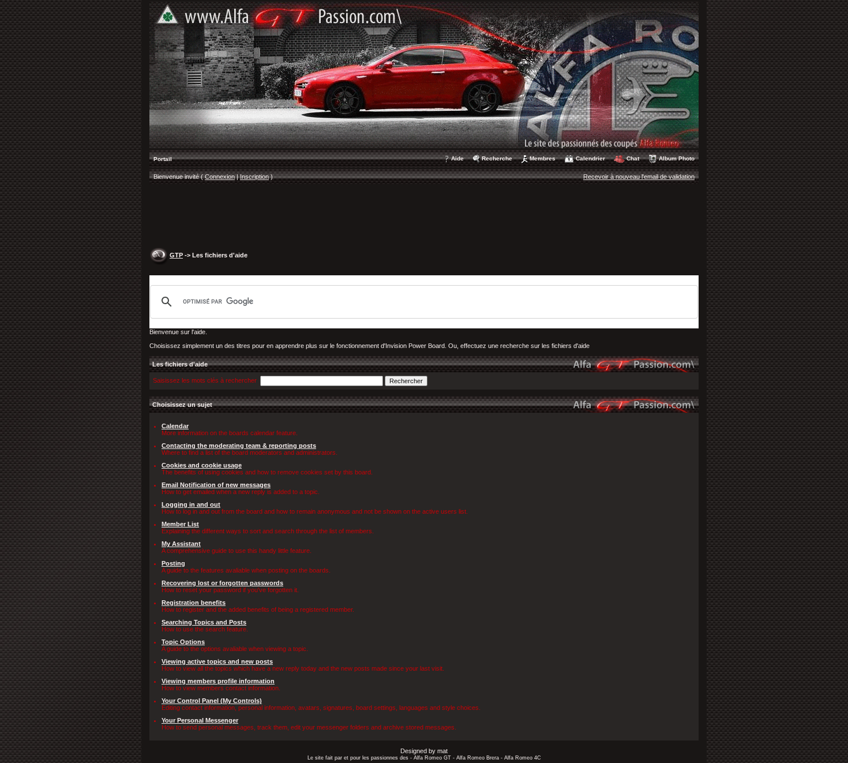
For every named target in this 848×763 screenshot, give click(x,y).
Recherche (497, 158)
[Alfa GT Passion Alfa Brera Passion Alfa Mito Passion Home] (424, 74)
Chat (632, 158)
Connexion (220, 176)
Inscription (254, 176)
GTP (176, 255)
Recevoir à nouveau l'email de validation (639, 176)
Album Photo (677, 158)
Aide (457, 158)
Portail (162, 159)
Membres (543, 158)
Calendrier (590, 158)
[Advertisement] (424, 217)
